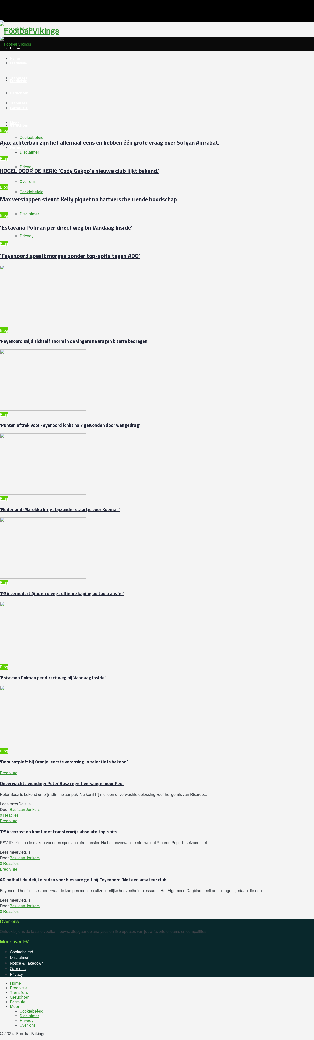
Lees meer (15, 804)
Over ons (28, 181)
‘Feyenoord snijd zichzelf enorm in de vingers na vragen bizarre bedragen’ (74, 341)
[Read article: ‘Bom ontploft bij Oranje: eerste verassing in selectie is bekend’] (144, 717)
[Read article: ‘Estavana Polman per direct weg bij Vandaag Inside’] (144, 633)
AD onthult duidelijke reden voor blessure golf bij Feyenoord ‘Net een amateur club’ (84, 879)
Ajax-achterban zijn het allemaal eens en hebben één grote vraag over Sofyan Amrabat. (110, 142)
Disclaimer (29, 214)
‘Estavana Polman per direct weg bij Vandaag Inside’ (66, 227)
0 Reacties (9, 815)
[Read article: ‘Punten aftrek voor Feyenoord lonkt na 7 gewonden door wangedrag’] (144, 380)
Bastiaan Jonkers (25, 809)
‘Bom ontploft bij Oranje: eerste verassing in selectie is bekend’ (64, 761)
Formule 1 (19, 147)
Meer (14, 123)
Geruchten (19, 125)
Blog (4, 130)
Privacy (27, 236)
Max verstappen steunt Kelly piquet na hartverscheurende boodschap (88, 199)
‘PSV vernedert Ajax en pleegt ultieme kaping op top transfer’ (62, 593)
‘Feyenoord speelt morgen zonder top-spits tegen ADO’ (70, 255)
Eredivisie (18, 63)
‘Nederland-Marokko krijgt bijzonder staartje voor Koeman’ (60, 509)
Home (15, 983)
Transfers (18, 78)
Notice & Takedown (27, 963)
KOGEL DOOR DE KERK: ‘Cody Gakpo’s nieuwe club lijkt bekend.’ (79, 170)
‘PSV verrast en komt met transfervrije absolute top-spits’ (59, 831)
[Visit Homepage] (16, 29)
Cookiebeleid (31, 192)
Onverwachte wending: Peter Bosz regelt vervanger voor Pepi (62, 783)
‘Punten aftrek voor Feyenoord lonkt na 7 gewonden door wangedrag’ (70, 425)
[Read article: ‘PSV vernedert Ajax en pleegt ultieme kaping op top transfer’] (144, 548)
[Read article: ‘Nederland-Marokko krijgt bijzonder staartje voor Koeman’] (144, 464)
